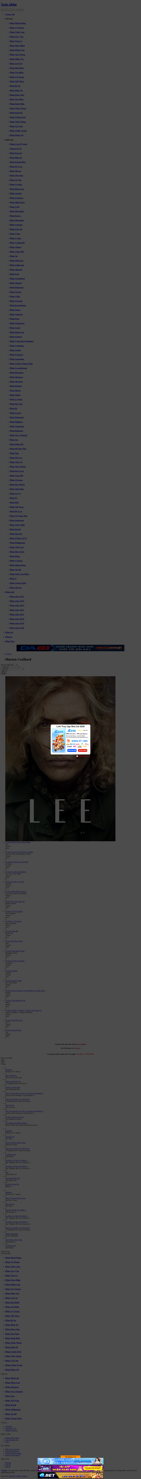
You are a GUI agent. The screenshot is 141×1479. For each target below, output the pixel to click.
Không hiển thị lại (84, 756)
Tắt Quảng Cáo (70, 1457)
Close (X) (85, 722)
